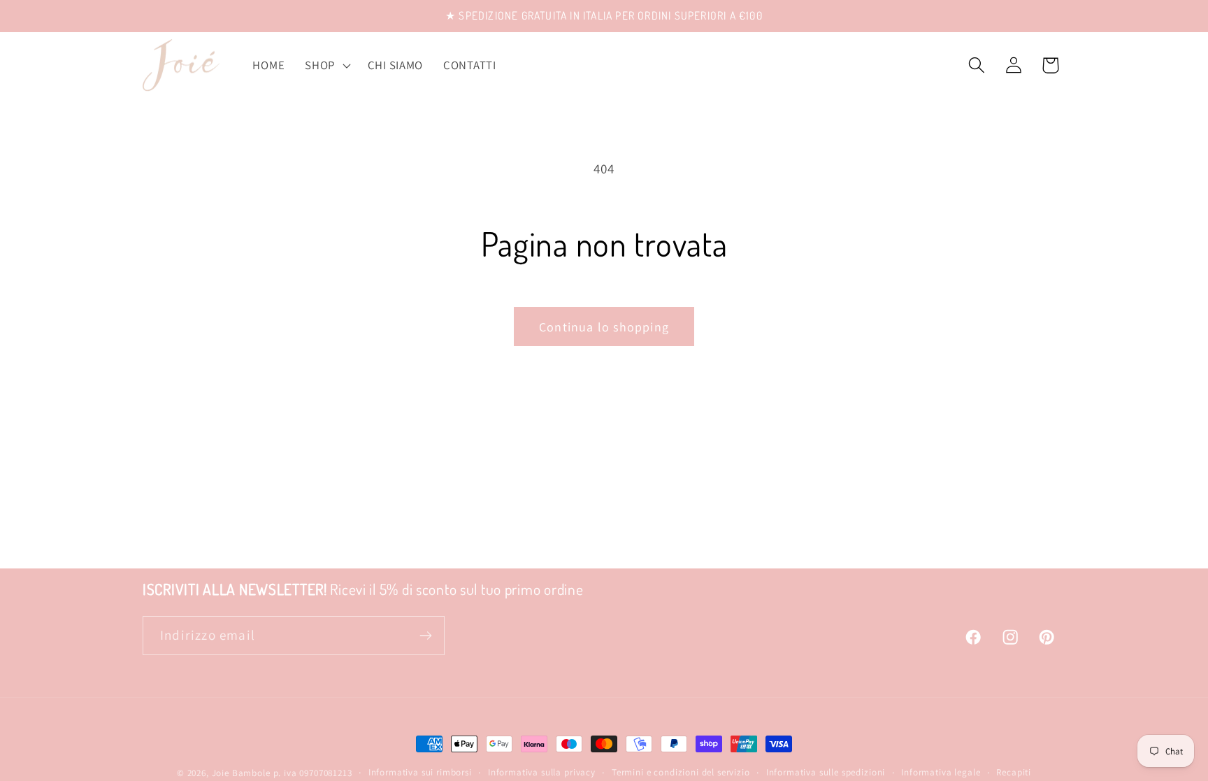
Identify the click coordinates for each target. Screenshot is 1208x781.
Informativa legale (940, 772)
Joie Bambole (241, 773)
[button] (326, 65)
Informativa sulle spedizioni (826, 772)
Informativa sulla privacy (542, 772)
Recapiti (1013, 772)
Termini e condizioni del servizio (681, 772)
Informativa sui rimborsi (420, 772)
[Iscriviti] (425, 635)
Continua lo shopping (604, 327)
